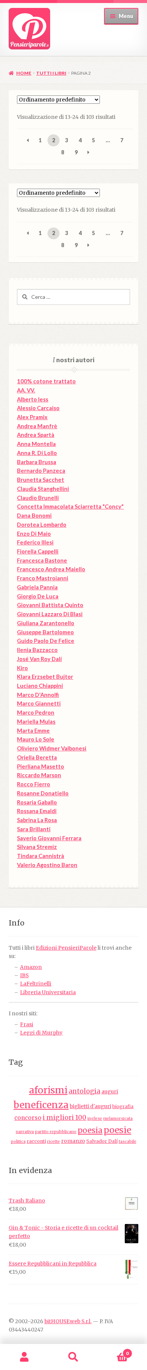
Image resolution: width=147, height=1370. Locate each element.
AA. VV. (26, 390)
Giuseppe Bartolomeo (45, 632)
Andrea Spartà (35, 435)
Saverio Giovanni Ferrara (49, 838)
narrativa (25, 1131)
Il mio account (24, 1357)
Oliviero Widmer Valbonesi (51, 748)
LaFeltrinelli (35, 984)
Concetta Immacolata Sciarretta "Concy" (70, 506)
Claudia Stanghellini (43, 489)
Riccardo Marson (39, 775)
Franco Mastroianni (42, 578)
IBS (24, 975)
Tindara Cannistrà (40, 856)
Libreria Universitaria (48, 992)
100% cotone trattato (46, 381)
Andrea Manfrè (37, 426)
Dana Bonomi (34, 515)
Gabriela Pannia (37, 587)
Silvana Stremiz (37, 847)
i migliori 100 (64, 1117)
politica (18, 1141)
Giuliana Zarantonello (45, 623)
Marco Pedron (35, 712)
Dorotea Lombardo (41, 524)
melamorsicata (118, 1118)
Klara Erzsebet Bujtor (45, 676)
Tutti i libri (51, 73)
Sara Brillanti (34, 829)
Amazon (31, 967)
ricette (53, 1141)
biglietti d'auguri (90, 1106)
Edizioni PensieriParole (66, 948)
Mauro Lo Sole (35, 739)
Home (23, 73)
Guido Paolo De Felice (45, 641)
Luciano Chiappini (40, 686)
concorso (27, 1117)
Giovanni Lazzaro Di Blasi (50, 614)
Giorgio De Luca (37, 596)
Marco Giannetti (39, 703)
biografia (122, 1106)
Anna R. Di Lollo (37, 453)
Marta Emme (33, 730)
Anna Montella (36, 444)
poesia (90, 1130)
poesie (117, 1130)
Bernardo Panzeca (41, 470)
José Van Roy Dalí (39, 659)
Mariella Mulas (36, 721)
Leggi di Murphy (41, 1033)
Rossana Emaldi (37, 811)
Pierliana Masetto (40, 766)
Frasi (26, 1024)
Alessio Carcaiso (38, 408)
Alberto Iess (32, 399)
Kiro (22, 668)
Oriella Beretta (37, 757)
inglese (94, 1118)
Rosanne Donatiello (43, 793)
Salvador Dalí (102, 1141)
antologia (84, 1091)
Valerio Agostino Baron (47, 865)
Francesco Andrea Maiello (51, 569)
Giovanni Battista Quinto (50, 605)
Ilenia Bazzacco (37, 650)
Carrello (113, 1350)
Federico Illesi (35, 542)
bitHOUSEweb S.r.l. (68, 1321)
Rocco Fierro (33, 784)
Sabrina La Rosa (37, 820)
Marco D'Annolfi (38, 695)
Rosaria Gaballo (37, 802)
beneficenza (41, 1104)
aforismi (48, 1090)
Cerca (73, 1357)
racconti (36, 1141)
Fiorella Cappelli (37, 551)
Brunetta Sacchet (40, 480)
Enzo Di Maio (34, 533)
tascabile (127, 1141)
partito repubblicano (56, 1131)
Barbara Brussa (36, 462)
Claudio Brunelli (38, 498)
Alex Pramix (32, 417)
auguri (109, 1092)
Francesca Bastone (42, 560)
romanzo (73, 1141)
